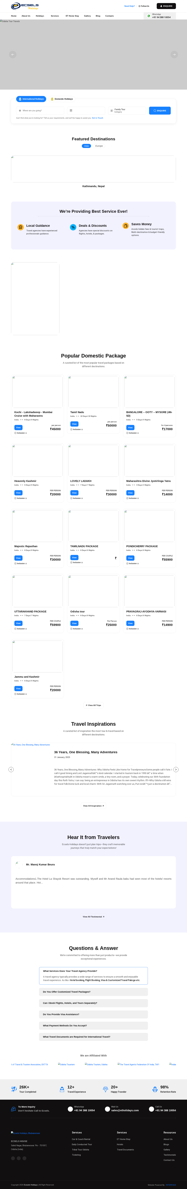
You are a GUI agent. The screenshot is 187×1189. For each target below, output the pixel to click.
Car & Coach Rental (81, 1139)
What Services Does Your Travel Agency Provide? (70, 971)
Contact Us (169, 1160)
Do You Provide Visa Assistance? (61, 1014)
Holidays (40, 16)
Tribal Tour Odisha (80, 1149)
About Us (26, 16)
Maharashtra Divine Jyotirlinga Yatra (148, 481)
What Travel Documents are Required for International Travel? (76, 1037)
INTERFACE (171, 1185)
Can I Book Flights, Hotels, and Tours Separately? (70, 1003)
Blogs (166, 1144)
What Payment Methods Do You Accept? (65, 1025)
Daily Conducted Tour (82, 1144)
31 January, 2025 (62, 757)
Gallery (87, 16)
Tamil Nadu (77, 412)
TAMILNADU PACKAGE (84, 546)
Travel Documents (125, 1149)
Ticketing (76, 1155)
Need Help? (129, 6)
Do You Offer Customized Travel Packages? (66, 992)
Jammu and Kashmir (26, 676)
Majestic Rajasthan (25, 546)
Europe (99, 146)
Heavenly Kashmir (25, 481)
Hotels (120, 1144)
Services (55, 16)
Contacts (109, 16)
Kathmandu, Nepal (93, 186)
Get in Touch (97, 118)
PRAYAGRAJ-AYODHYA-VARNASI (146, 611)
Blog (98, 16)
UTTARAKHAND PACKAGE (30, 611)
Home (14, 16)
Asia (86, 146)
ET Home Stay (72, 16)
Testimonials (170, 1155)
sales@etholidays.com (125, 1110)
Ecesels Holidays (31, 1185)
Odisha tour (77, 611)
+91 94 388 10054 (161, 17)
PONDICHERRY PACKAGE (142, 546)
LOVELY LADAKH (80, 481)
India (16, 420)
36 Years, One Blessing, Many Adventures (85, 752)
